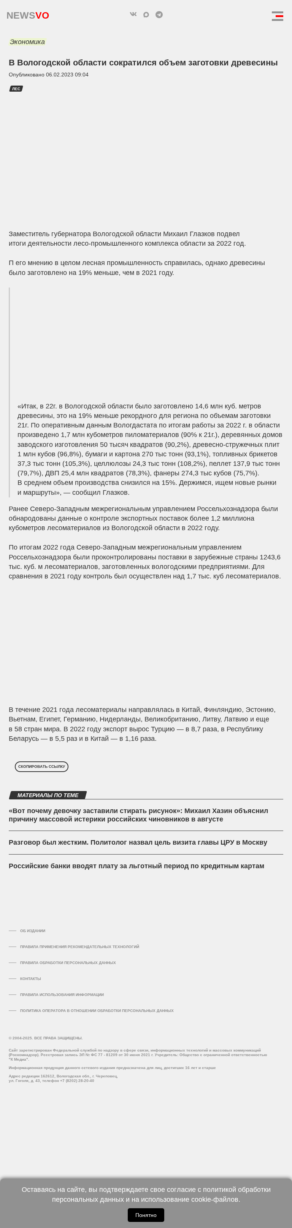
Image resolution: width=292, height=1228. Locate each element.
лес (16, 89)
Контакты (30, 979)
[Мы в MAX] (146, 14)
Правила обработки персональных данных (68, 963)
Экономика (27, 42)
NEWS (27, 13)
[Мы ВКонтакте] (133, 14)
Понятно (146, 1215)
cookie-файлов (214, 1199)
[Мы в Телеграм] (159, 14)
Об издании (32, 931)
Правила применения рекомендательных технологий (79, 947)
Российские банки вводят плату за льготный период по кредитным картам (136, 866)
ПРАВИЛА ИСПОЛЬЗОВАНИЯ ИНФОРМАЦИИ (62, 995)
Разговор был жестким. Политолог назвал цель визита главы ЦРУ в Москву (138, 842)
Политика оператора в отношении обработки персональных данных (97, 1011)
